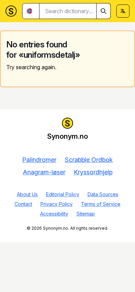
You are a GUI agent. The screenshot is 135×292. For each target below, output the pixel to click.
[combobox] (75, 11)
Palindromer (39, 159)
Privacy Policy (56, 204)
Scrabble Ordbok (89, 159)
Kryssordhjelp (93, 172)
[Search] (103, 11)
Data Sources (103, 194)
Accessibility (54, 214)
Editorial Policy (62, 194)
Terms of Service (100, 204)
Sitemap (85, 214)
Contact (23, 204)
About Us (27, 194)
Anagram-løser (44, 172)
